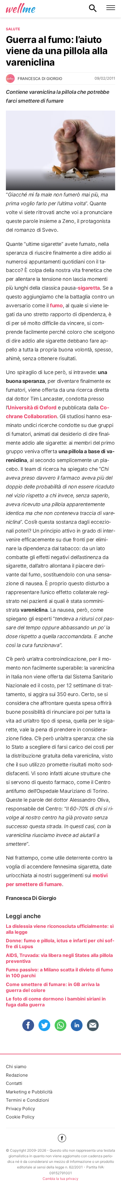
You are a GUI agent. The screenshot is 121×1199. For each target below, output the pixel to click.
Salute (13, 29)
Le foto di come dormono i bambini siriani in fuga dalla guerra (56, 1002)
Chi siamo (16, 1066)
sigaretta (89, 288)
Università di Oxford (32, 407)
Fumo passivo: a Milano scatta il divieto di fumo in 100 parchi (59, 972)
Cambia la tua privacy (60, 1178)
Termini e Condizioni (27, 1100)
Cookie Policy (20, 1117)
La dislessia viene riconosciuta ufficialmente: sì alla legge (60, 929)
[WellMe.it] (20, 8)
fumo (56, 305)
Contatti (14, 1083)
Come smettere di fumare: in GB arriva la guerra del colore (53, 987)
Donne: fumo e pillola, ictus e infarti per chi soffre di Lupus (60, 943)
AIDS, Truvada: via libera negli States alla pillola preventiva (59, 958)
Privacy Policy (20, 1108)
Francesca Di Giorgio (40, 78)
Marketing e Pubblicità (29, 1092)
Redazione (17, 1075)
